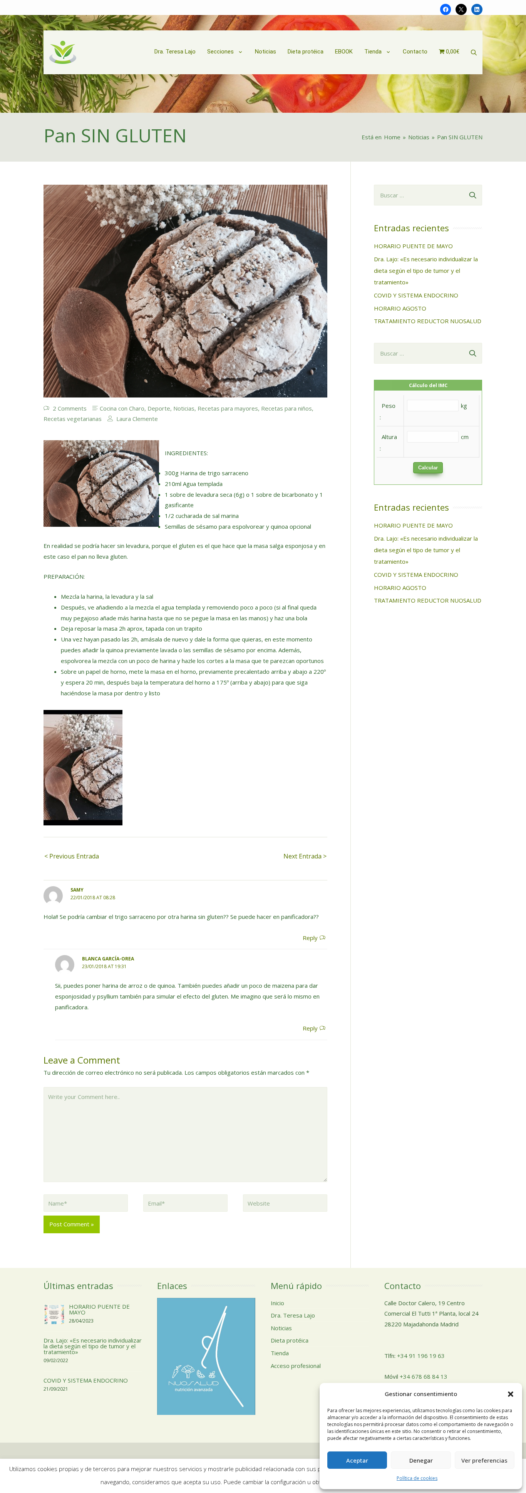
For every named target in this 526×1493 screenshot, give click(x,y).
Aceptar (357, 1460)
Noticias (183, 408)
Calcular (428, 468)
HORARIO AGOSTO (400, 308)
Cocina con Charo (122, 408)
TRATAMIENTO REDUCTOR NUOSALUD (427, 321)
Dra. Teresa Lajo (293, 1315)
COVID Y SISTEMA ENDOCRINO (416, 295)
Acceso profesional (296, 1365)
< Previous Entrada (71, 856)
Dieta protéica (289, 1340)
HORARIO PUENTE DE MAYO (413, 246)
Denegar (421, 1460)
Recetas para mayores (228, 408)
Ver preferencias (484, 1460)
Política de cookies (417, 1478)
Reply (310, 938)
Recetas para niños (286, 408)
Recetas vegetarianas (73, 419)
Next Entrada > (305, 856)
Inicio (277, 1303)
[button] (510, 1394)
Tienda (280, 1353)
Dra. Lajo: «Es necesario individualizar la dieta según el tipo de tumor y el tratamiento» (426, 270)
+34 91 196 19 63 (421, 1355)
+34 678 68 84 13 (423, 1376)
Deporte (158, 408)
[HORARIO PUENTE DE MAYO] (54, 1314)
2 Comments (70, 408)
